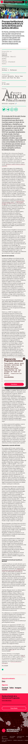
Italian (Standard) (8, 62)
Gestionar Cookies (12, 737)
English (4, 53)
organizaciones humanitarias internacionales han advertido (13, 569)
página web (11, 649)
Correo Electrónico (9, 377)
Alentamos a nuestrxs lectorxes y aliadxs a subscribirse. (13, 164)
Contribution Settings (20, 737)
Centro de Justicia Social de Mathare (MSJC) (13, 201)
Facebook (5, 688)
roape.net (23, 655)
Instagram (18, 688)
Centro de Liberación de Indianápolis (11, 662)
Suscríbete (14, 384)
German (4, 58)
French (4, 60)
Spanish (4, 55)
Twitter (11, 688)
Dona (3, 681)
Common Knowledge (18, 740)
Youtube (4, 689)
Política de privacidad (5, 737)
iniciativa (18, 387)
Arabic (4, 63)
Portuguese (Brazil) (9, 56)
